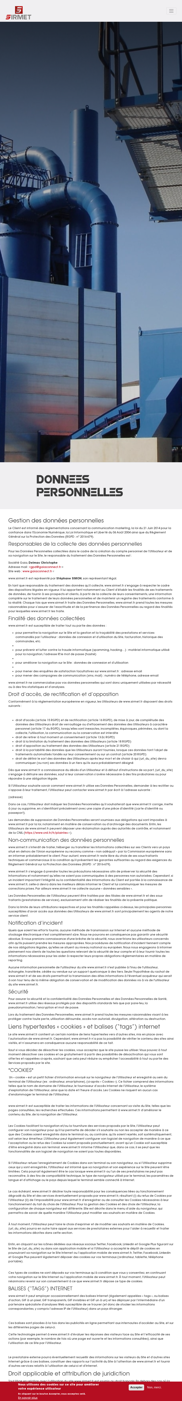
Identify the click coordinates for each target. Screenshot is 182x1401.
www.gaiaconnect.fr (37, 571)
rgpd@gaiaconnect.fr (45, 567)
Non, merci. (154, 1387)
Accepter (136, 1387)
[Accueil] (18, 10)
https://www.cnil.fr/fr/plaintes (46, 832)
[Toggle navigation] (171, 10)
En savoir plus (28, 1398)
